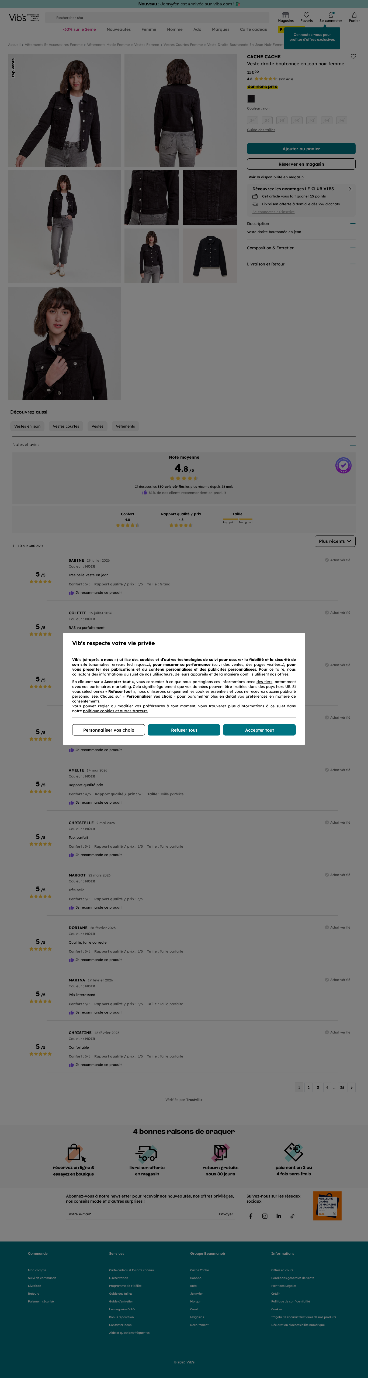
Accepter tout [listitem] (259, 730)
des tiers (264, 681)
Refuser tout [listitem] (184, 730)
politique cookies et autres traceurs (115, 710)
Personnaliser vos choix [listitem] (108, 730)
